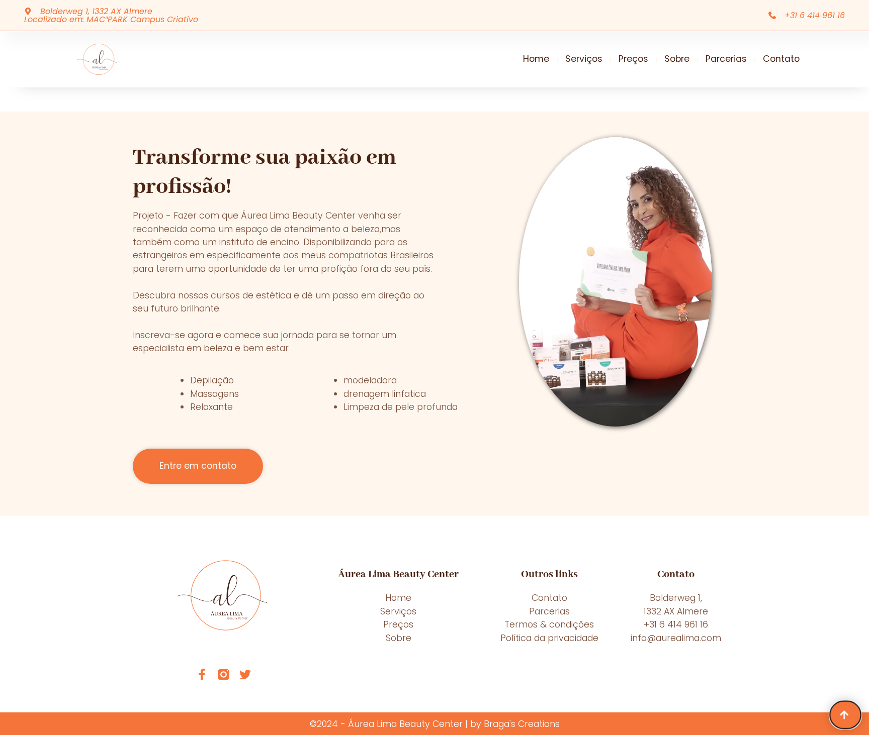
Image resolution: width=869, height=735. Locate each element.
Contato (781, 59)
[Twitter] (245, 674)
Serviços (583, 59)
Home (536, 59)
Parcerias (726, 59)
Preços (633, 59)
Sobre (676, 59)
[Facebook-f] (202, 674)
